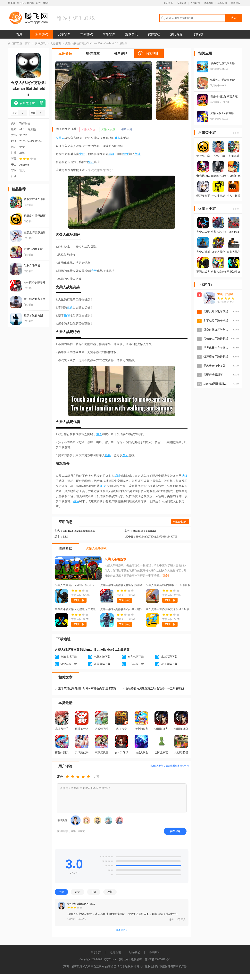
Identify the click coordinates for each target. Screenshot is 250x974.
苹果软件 (109, 34)
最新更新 (168, 3)
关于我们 (96, 952)
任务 (108, 455)
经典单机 (208, 3)
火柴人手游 (108, 129)
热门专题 (176, 34)
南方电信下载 (136, 656)
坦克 (99, 434)
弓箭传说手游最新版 (216, 338)
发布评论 (175, 831)
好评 (77, 891)
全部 (61, 891)
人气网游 (195, 3)
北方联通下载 (169, 656)
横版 (117, 475)
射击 (117, 138)
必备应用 (222, 3)
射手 (126, 154)
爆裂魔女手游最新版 (216, 356)
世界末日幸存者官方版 (217, 347)
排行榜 (199, 34)
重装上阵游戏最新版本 (231, 294)
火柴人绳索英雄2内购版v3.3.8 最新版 (168, 585)
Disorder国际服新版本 (216, 383)
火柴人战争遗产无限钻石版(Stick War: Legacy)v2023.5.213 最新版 (74, 586)
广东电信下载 (136, 664)
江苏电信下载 (102, 664)
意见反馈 (115, 952)
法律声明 (154, 952)
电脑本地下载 (69, 656)
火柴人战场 (88, 129)
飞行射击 (55, 43)
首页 (19, 34)
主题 (70, 307)
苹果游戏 (86, 34)
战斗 (138, 154)
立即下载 (78, 600)
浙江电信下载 (169, 664)
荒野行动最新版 (213, 374)
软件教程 (154, 34)
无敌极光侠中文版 (214, 365)
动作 (102, 486)
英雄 (111, 154)
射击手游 (126, 129)
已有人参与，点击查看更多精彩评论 (169, 765)
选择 (185, 475)
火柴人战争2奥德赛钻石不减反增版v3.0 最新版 (121, 610)
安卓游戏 (41, 34)
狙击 (91, 162)
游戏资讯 (131, 34)
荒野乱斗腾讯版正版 (216, 311)
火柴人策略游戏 (115, 559)
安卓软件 (64, 34)
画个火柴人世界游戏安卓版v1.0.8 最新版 (167, 610)
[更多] (165, 575)
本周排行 (235, 3)
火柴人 (60, 138)
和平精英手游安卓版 (216, 320)
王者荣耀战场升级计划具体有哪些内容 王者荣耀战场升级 (89, 688)
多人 (125, 455)
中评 (93, 891)
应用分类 (181, 3)
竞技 (82, 154)
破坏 (76, 501)
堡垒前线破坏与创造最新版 (220, 329)
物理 (67, 315)
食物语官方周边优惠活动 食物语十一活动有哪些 (155, 688)
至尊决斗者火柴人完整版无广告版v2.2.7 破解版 (75, 610)
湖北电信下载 (69, 664)
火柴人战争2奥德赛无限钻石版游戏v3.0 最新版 (121, 586)
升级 (94, 270)
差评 (110, 891)
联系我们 (134, 952)
